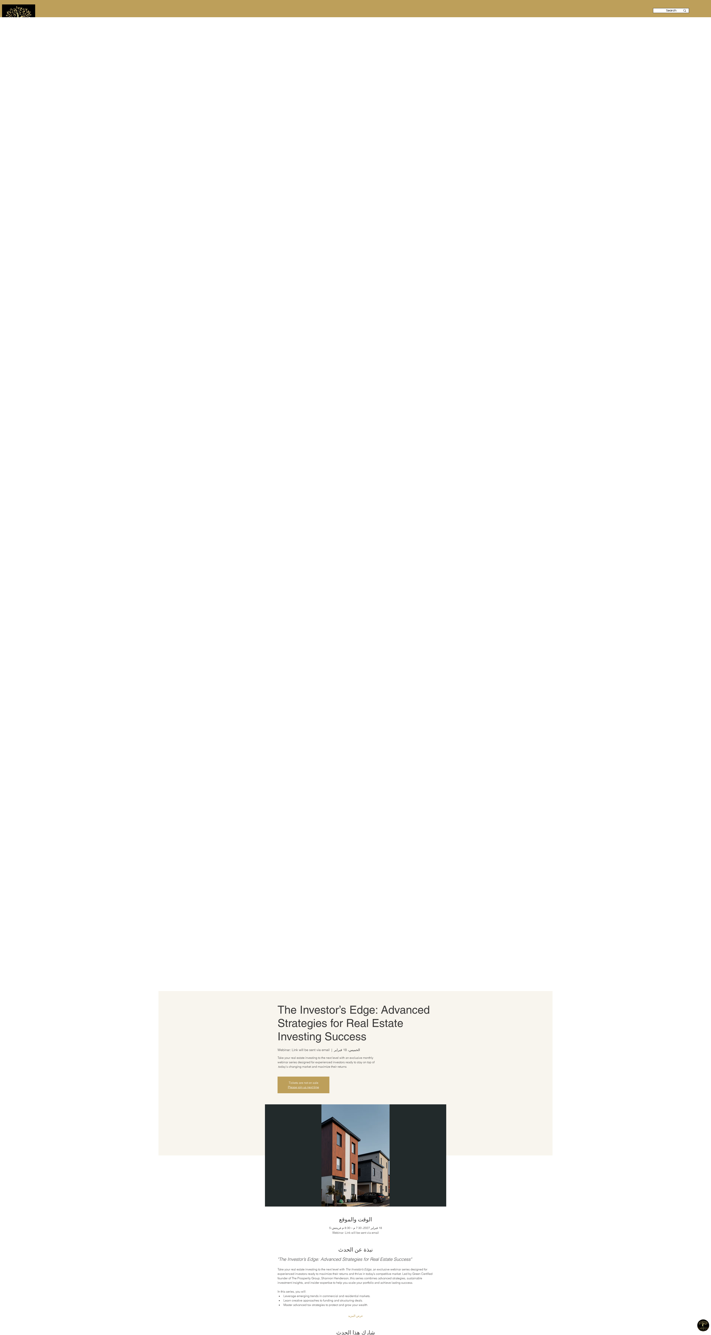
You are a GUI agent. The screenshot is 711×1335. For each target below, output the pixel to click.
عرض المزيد (355, 1316)
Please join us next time (303, 1087)
